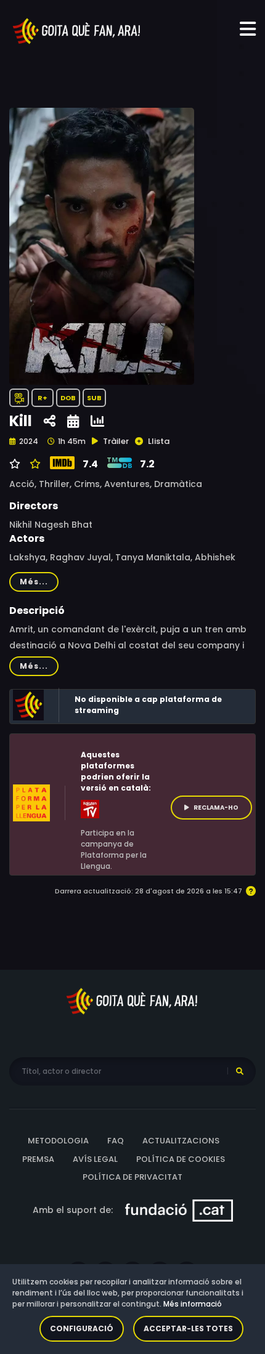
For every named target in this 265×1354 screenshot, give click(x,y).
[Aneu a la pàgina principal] (77, 30)
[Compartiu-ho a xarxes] (49, 421)
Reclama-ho (216, 807)
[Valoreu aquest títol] (33, 464)
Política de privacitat (132, 1177)
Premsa (38, 1159)
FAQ (115, 1140)
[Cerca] (239, 1071)
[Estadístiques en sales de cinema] (97, 421)
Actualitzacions (180, 1140)
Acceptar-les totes (188, 1328)
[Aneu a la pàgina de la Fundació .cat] (179, 1209)
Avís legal (95, 1159)
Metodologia (58, 1140)
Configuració (81, 1328)
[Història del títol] (73, 421)
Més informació (192, 1304)
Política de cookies (180, 1159)
